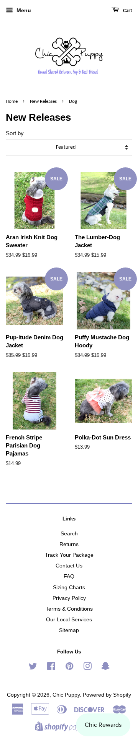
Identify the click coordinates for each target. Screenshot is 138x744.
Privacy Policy (69, 598)
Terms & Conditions (69, 609)
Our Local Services (69, 619)
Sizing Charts (69, 587)
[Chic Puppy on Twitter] (33, 668)
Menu (23, 10)
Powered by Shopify (107, 695)
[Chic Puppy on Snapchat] (105, 668)
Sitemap (69, 630)
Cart (127, 11)
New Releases (43, 101)
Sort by (15, 133)
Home (12, 101)
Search (69, 533)
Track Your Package (69, 555)
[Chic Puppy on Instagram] (87, 668)
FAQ (69, 576)
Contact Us (69, 565)
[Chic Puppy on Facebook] (51, 668)
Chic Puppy (66, 695)
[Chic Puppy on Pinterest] (69, 668)
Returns (69, 544)
